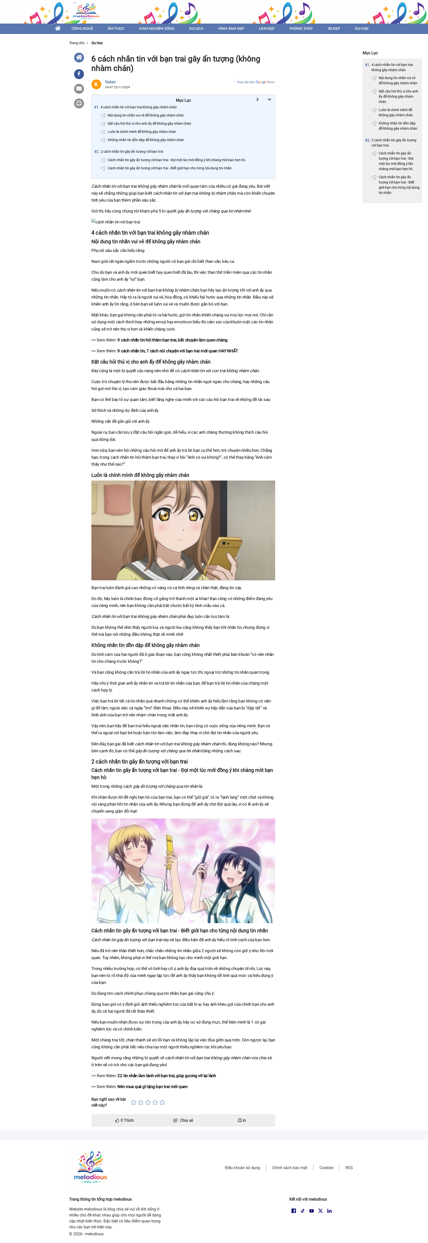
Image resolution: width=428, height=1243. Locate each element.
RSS (349, 1167)
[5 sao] (162, 1102)
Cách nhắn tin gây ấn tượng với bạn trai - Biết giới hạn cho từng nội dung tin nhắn (399, 185)
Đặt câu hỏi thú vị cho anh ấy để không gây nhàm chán (398, 96)
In (244, 1120)
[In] (79, 103)
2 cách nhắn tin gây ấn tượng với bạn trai (394, 142)
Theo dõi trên (246, 82)
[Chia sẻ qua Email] (79, 89)
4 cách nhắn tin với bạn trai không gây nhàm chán (392, 67)
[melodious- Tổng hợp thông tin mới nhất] (87, 12)
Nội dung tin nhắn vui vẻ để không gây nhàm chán (398, 80)
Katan (110, 82)
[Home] (79, 57)
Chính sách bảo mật (289, 1167)
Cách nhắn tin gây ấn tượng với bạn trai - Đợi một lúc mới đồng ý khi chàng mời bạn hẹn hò (396, 161)
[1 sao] (133, 1102)
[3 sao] (148, 1102)
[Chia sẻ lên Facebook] (79, 74)
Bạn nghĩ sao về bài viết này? (108, 1102)
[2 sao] (141, 1102)
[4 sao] (155, 1102)
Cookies (326, 1167)
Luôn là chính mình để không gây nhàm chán (396, 112)
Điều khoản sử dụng (242, 1167)
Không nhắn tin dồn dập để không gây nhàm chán (398, 125)
